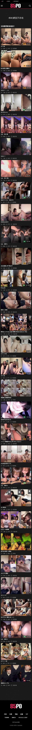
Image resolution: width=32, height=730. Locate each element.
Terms (7, 717)
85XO (8, 1)
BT (2, 1)
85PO (15, 725)
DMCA (14, 717)
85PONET (16, 1)
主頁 (5, 714)
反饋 (21, 714)
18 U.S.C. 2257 (22, 717)
